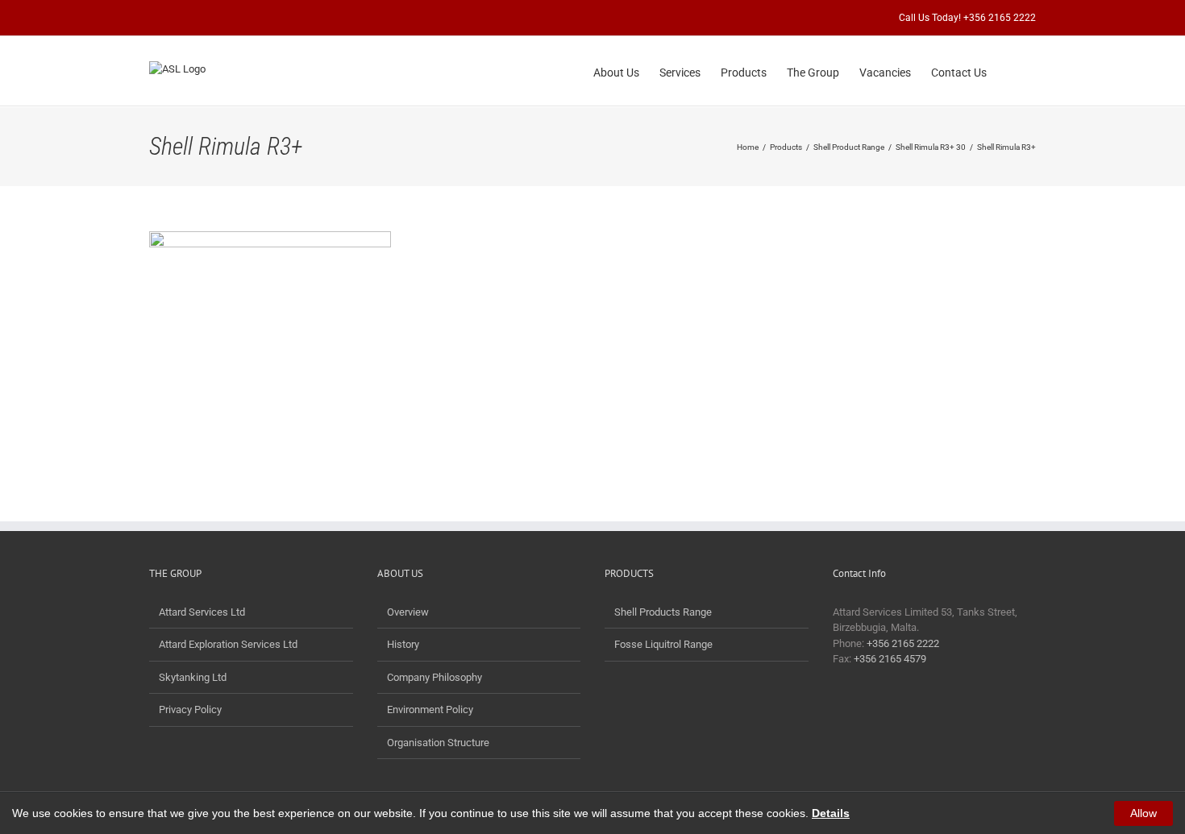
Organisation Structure (438, 742)
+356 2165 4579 (890, 659)
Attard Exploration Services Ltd (228, 644)
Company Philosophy (434, 677)
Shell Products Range (663, 612)
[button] (1011, 71)
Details (831, 813)
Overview (408, 612)
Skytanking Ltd (193, 677)
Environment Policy (430, 709)
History (403, 644)
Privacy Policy (190, 709)
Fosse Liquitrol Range (663, 644)
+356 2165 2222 (903, 643)
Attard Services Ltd (202, 612)
